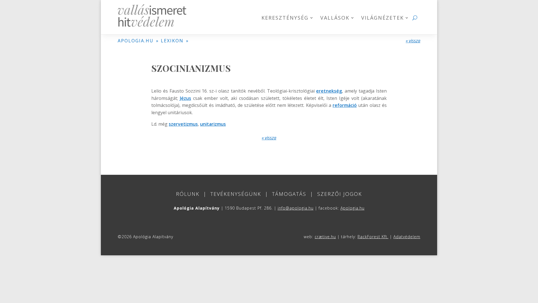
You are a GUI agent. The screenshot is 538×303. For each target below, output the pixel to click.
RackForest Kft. (373, 236)
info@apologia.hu (296, 208)
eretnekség (329, 91)
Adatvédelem (406, 236)
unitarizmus (213, 124)
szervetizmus (183, 124)
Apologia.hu (352, 208)
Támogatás (289, 193)
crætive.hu (325, 236)
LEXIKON (172, 41)
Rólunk (188, 193)
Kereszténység (285, 18)
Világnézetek (382, 18)
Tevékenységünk (235, 193)
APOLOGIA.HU (136, 41)
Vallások (334, 18)
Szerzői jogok (339, 193)
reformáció (345, 105)
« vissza (413, 41)
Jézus (185, 98)
